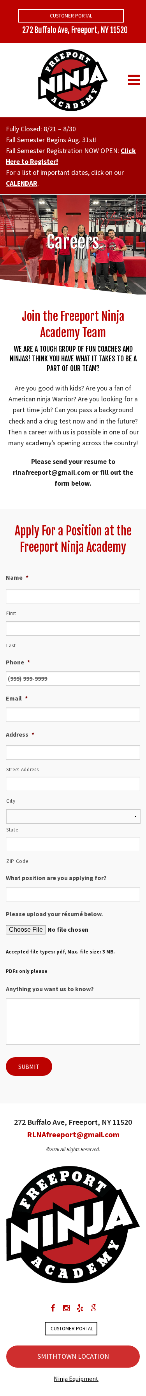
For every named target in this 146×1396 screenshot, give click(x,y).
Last (11, 645)
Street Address (22, 769)
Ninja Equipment (76, 1378)
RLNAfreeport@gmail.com (73, 1134)
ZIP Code (17, 861)
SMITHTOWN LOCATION (73, 1356)
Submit (29, 1066)
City (11, 801)
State (12, 829)
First (11, 613)
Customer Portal (71, 15)
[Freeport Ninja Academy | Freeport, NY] (73, 79)
